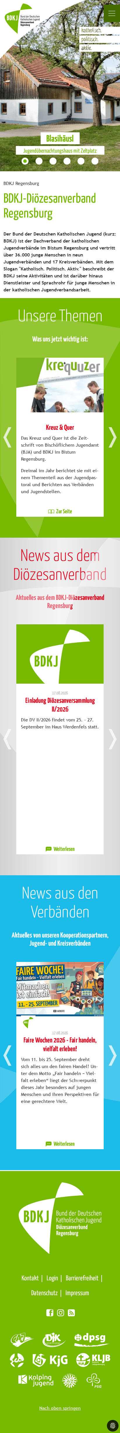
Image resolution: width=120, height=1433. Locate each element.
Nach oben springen (60, 1408)
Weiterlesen (64, 849)
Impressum (77, 1293)
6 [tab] (96, 162)
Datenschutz (44, 1293)
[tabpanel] (60, 85)
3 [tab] (54, 162)
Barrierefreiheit (82, 1278)
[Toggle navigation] (112, 13)
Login (52, 1278)
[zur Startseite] (28, 21)
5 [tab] (82, 162)
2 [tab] (40, 162)
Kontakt (30, 1278)
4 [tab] (68, 162)
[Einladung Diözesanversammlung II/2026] (60, 654)
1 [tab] (26, 162)
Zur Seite (63, 511)
